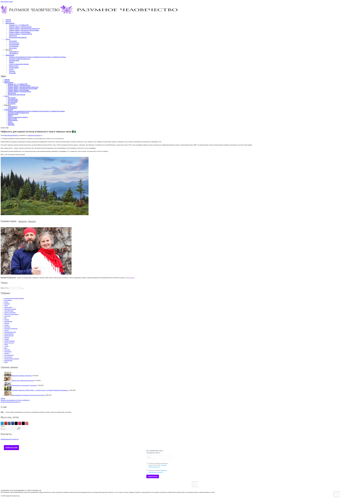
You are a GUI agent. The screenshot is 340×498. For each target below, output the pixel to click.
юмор (6, 362)
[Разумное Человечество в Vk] (9, 423)
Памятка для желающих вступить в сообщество (15, 400)
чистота (6, 353)
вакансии (7, 303)
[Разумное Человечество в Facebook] (12, 423)
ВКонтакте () (22, 221)
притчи (6, 330)
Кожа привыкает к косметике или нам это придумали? (28, 395)
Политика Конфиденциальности (10, 402)
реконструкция (8, 335)
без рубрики (8, 300)
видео (6, 305)
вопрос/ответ (8, 307)
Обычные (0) (32, 221)
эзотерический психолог (11, 358)
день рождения (8, 311)
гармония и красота (10, 309)
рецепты (6, 337)
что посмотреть (9, 355)
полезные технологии (34, 135)
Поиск (3, 426)
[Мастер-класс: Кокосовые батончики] (8, 380)
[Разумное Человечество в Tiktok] (16, 423)
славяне (6, 339)
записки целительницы (11, 314)
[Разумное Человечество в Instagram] (19, 423)
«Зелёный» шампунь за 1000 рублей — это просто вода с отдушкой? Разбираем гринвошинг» (40, 390)
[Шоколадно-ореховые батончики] (8, 375)
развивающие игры (10, 332)
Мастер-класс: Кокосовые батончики (23, 380)
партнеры (7, 326)
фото (5, 348)
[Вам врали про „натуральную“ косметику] (8, 385)
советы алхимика (9, 341)
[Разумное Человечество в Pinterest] (26, 423)
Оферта (3, 398)
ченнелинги (8, 351)
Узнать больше (129, 277)
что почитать (8, 357)
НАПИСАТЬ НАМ (11, 447)
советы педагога (9, 342)
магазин (6, 319)
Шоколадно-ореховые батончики (22, 375)
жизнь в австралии (10, 312)
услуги (6, 346)
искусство (7, 316)
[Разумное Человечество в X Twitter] (23, 423)
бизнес (6, 302)
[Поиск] (19, 428)
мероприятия (8, 321)
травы (6, 344)
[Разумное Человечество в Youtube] (5, 423)
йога (5, 318)
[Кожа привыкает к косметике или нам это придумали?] (8, 395)
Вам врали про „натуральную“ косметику (24, 385)
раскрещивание (9, 334)
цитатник (7, 350)
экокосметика (8, 360)
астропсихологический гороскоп (14, 298)
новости (6, 323)
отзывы (6, 325)
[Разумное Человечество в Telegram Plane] (2, 423)
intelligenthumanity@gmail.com (10, 439)
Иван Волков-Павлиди (11, 135)
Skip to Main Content (7, 1)
